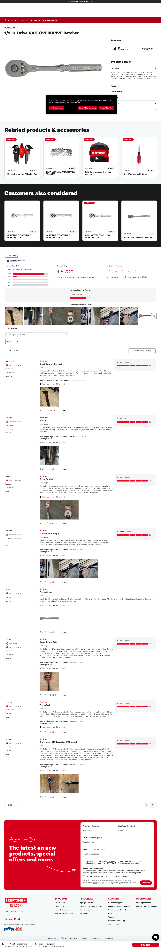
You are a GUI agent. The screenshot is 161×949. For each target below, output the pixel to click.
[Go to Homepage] (15, 902)
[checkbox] (84, 862)
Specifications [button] (117, 92)
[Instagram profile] (6, 919)
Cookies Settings (56, 108)
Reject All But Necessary (87, 108)
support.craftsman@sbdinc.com (124, 882)
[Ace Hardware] (18, 929)
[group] (17, 945)
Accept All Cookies (106, 108)
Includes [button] (114, 97)
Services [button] (115, 109)
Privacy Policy (114, 880)
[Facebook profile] (15, 919)
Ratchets (21, 20)
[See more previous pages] (12, 20)
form (102, 882)
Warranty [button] (115, 103)
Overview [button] (115, 69)
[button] (134, 46)
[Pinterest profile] (19, 919)
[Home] (5, 20)
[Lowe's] (9, 929)
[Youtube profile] (10, 919)
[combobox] (117, 854)
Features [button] (115, 86)
